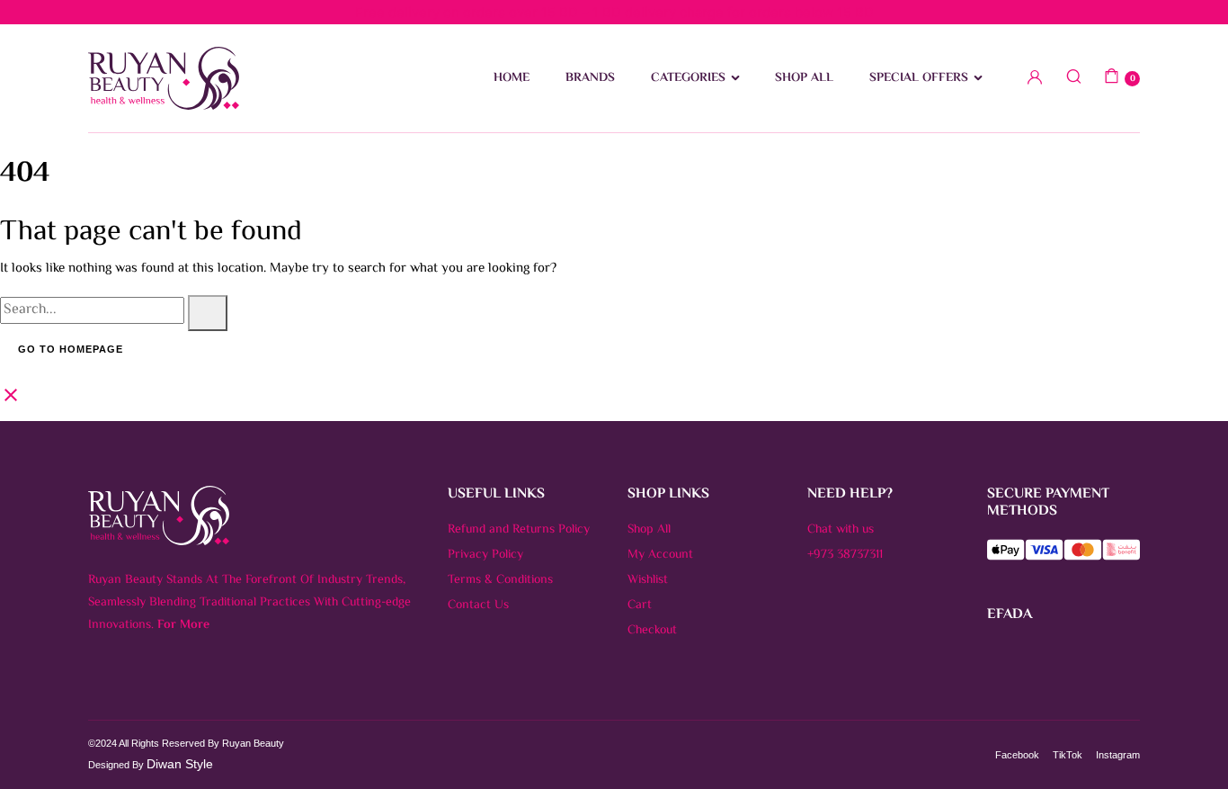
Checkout (652, 631)
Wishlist (647, 580)
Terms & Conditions (500, 580)
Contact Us (478, 605)
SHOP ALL (804, 78)
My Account (660, 555)
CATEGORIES (688, 78)
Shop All (649, 530)
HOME (511, 78)
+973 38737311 (845, 555)
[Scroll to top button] (1187, 748)
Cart (639, 605)
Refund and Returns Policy (519, 530)
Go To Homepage (70, 349)
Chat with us (840, 530)
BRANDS (590, 78)
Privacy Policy (485, 555)
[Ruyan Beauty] (163, 78)
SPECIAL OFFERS (918, 78)
